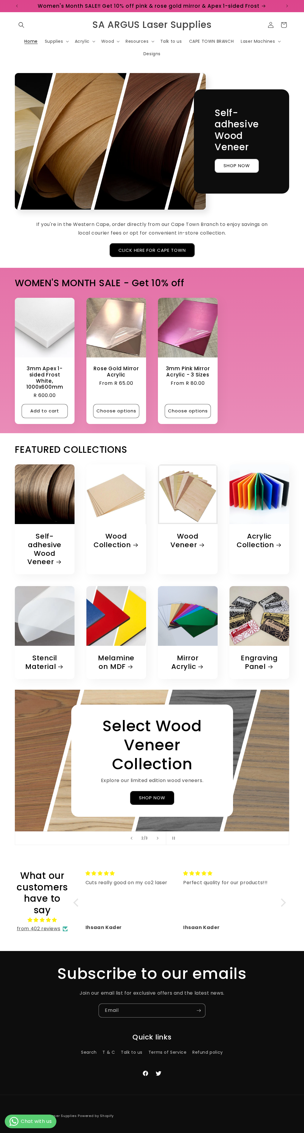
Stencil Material (41, 662)
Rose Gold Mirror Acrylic (116, 371)
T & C (108, 1052)
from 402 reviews (39, 928)
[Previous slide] (131, 838)
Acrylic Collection (255, 540)
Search (89, 1052)
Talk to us (131, 1052)
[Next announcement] (287, 6)
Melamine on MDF (116, 662)
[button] (21, 24)
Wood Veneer (184, 540)
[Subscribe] (198, 1011)
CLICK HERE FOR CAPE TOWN (152, 250)
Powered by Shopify (96, 1115)
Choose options (116, 411)
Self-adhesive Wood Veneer (44, 549)
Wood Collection (112, 540)
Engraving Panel (259, 662)
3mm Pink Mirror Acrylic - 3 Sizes (188, 371)
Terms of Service (167, 1052)
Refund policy (207, 1052)
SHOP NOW (237, 165)
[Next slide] (157, 838)
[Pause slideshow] (172, 838)
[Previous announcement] (16, 6)
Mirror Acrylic (185, 662)
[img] (42, 920)
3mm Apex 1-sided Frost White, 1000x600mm (44, 377)
